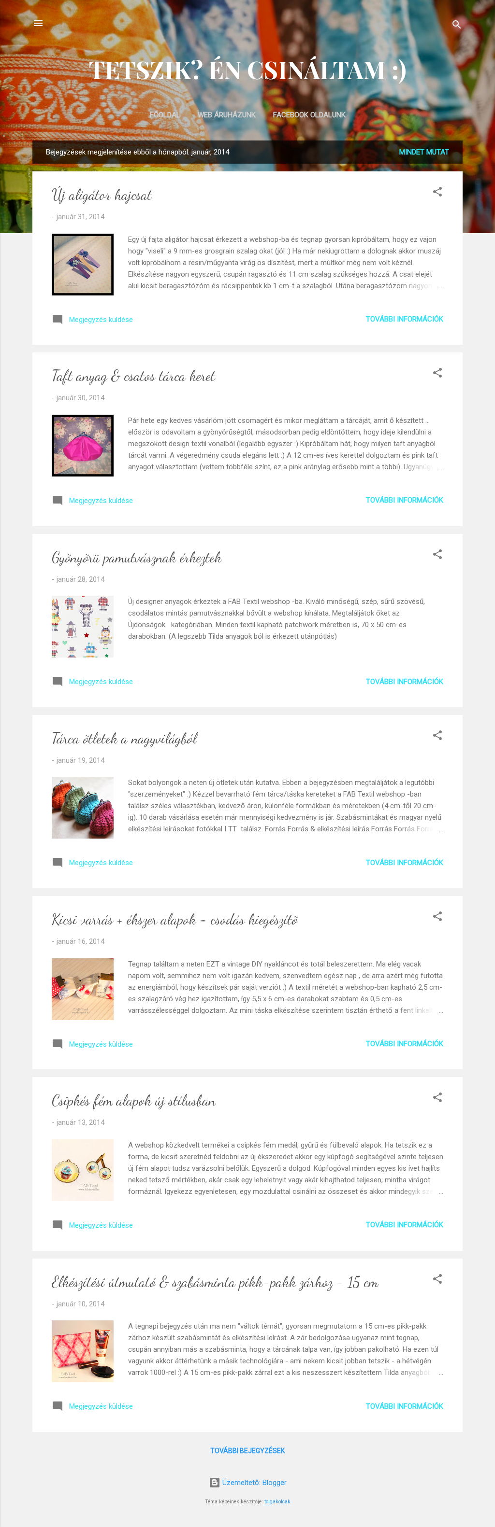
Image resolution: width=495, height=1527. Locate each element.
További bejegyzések (247, 1451)
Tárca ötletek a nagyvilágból (124, 738)
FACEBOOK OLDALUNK (309, 115)
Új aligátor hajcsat (102, 194)
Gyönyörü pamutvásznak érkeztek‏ (136, 557)
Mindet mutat (424, 152)
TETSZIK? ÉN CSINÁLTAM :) (248, 69)
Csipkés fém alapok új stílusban (134, 1100)
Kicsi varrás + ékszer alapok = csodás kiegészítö (174, 919)
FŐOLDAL (165, 115)
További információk (404, 319)
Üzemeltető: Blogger (253, 1482)
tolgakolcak (277, 1502)
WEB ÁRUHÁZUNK (227, 115)
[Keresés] (457, 26)
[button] (437, 193)
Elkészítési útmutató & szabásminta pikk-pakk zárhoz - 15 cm (215, 1281)
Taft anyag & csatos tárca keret (133, 375)
